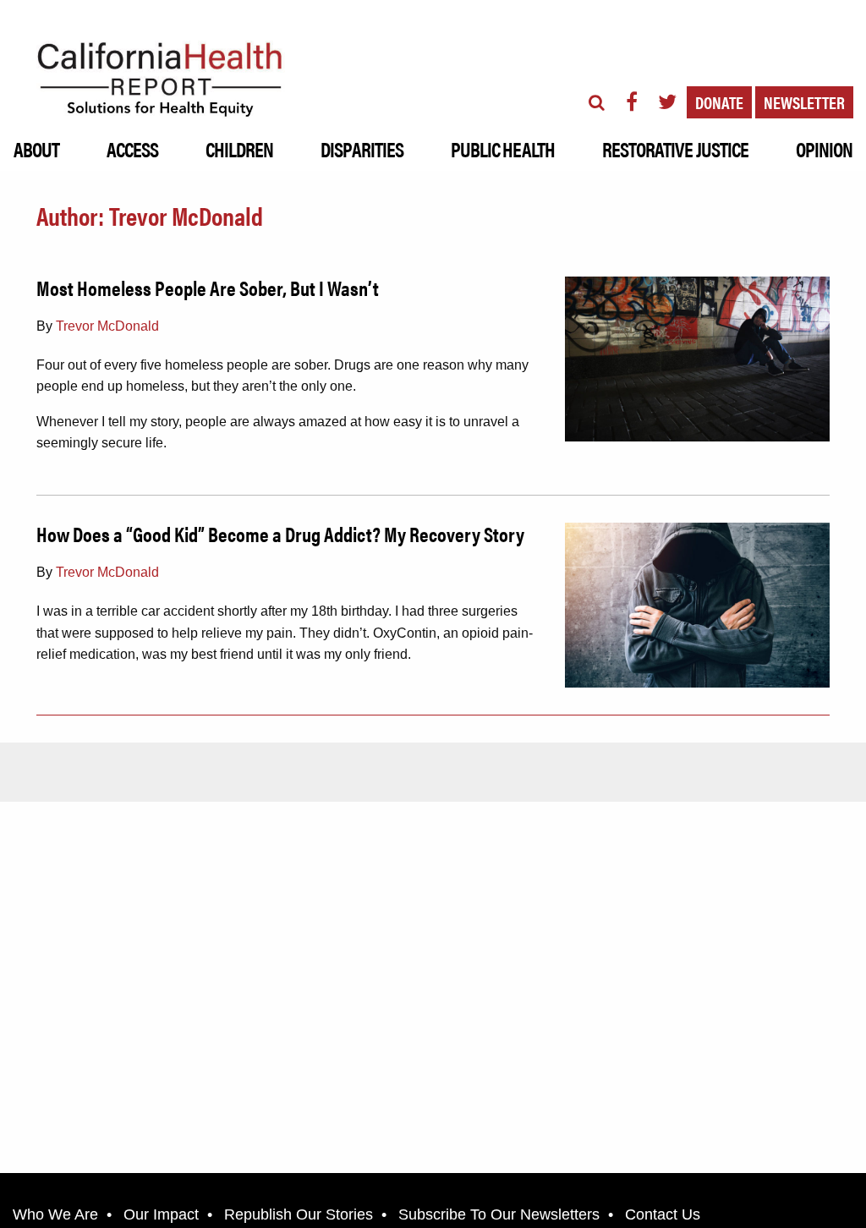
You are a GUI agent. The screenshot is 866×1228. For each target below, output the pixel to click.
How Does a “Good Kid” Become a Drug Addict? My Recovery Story (280, 533)
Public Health (503, 148)
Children (239, 148)
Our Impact (161, 1214)
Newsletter (804, 102)
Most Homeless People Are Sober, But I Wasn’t (207, 287)
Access (132, 148)
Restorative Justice (675, 148)
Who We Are (55, 1214)
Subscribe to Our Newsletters (499, 1214)
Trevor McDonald (107, 326)
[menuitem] (36, 144)
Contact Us (662, 1214)
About (36, 148)
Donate (719, 102)
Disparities (362, 148)
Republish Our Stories (298, 1214)
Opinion (824, 148)
